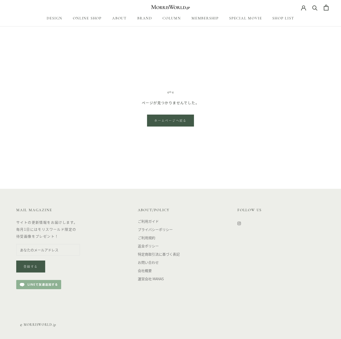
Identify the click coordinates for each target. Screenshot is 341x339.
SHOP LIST (283, 18)
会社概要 (145, 270)
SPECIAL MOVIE (245, 18)
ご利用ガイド (148, 221)
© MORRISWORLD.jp (38, 325)
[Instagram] (239, 223)
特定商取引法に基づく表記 (159, 254)
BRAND (144, 18)
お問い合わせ (148, 262)
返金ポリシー (148, 245)
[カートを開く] (326, 7)
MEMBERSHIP (205, 18)
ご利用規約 (146, 237)
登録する (30, 267)
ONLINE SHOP (87, 18)
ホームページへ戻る (170, 121)
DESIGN (54, 18)
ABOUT (119, 18)
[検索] (315, 7)
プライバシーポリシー (155, 229)
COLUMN (172, 18)
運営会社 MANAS (151, 278)
